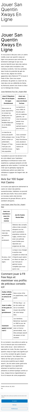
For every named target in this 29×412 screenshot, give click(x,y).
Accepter (14, 401)
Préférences (14, 408)
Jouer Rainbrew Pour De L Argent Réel (14, 91)
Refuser (15, 405)
